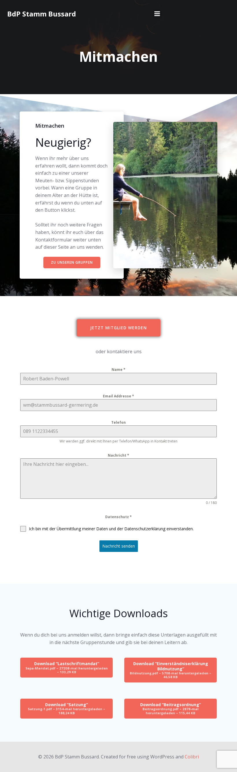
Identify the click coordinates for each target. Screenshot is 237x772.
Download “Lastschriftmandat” (66, 667)
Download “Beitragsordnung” (170, 708)
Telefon (118, 422)
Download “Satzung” (66, 708)
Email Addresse (118, 396)
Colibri (192, 757)
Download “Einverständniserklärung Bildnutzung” (170, 670)
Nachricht (118, 455)
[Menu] (157, 14)
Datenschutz (118, 516)
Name (118, 369)
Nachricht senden (118, 546)
